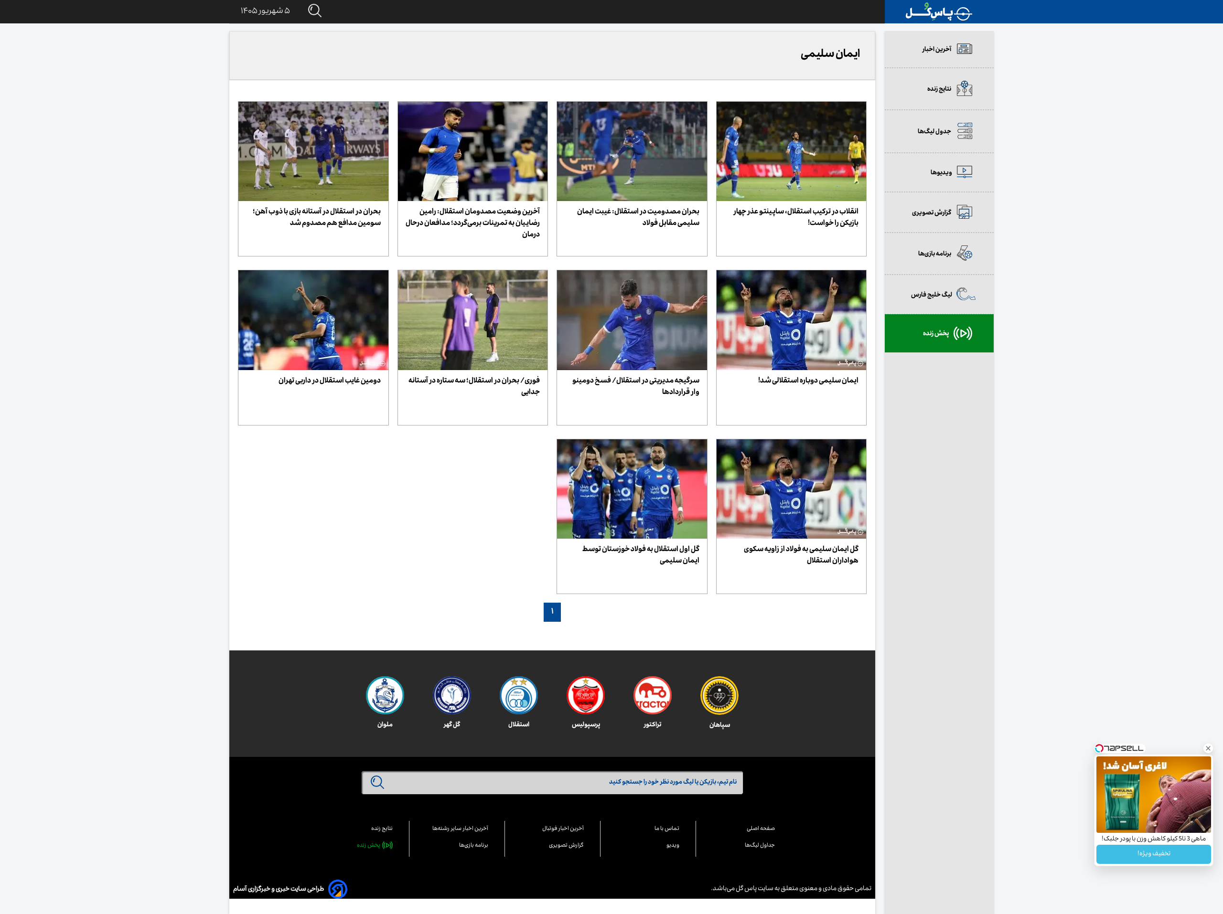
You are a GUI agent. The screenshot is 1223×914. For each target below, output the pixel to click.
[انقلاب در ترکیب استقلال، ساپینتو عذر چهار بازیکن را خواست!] (792, 151)
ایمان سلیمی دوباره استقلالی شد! (808, 381)
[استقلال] (519, 695)
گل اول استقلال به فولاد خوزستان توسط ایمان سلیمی (640, 555)
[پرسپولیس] (586, 695)
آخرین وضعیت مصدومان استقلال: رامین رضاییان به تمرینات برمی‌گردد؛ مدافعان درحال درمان (473, 224)
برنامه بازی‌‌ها (473, 845)
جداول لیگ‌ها (760, 845)
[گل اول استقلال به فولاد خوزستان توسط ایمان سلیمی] (632, 489)
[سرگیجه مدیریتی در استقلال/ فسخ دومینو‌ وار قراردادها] (632, 320)
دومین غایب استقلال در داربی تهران (330, 381)
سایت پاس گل (754, 889)
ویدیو (672, 845)
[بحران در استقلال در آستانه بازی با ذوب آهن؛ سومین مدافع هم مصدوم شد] (313, 151)
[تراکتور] (652, 695)
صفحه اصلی (761, 829)
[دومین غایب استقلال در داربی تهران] (313, 320)
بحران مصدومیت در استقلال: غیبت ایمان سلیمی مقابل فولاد (638, 218)
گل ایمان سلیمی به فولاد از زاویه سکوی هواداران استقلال (801, 555)
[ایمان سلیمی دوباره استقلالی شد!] (792, 320)
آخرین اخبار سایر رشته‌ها (460, 829)
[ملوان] (385, 695)
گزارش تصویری (566, 845)
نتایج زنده (382, 829)
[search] (306, 11)
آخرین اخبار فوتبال (563, 829)
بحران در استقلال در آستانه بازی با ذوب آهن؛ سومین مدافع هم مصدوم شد (317, 218)
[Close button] (1208, 748)
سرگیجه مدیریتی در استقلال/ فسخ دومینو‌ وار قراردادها (635, 387)
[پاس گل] (939, 11)
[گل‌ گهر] (452, 695)
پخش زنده (368, 845)
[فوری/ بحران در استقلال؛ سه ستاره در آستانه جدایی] (473, 320)
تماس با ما (666, 829)
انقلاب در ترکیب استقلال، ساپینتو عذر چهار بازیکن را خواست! (795, 218)
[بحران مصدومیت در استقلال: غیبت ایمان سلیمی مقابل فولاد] (632, 151)
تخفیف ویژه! (1153, 854)
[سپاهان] (719, 695)
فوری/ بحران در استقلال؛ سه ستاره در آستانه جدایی (474, 387)
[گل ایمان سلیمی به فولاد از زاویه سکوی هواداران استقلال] (792, 489)
